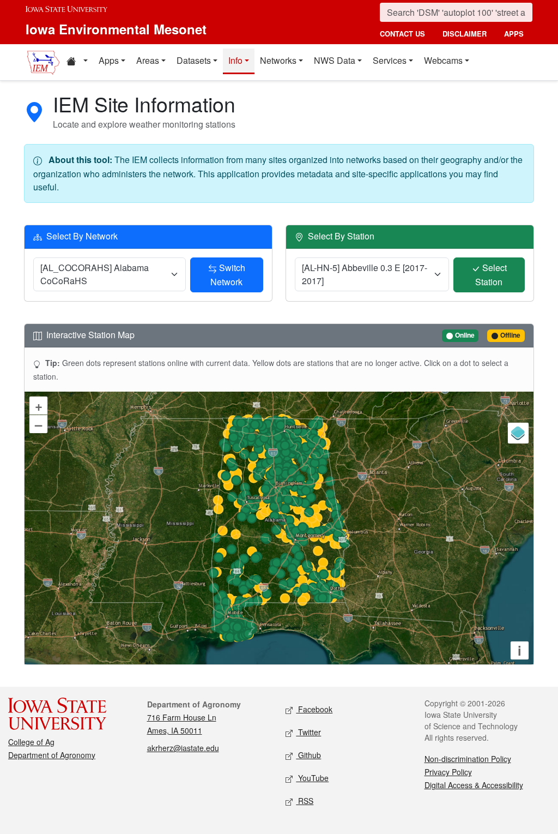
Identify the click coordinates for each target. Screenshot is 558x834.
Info (235, 60)
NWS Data (334, 60)
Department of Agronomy (51, 754)
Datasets (194, 60)
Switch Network (227, 274)
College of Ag (31, 741)
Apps (109, 60)
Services (390, 60)
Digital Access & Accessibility (473, 784)
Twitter (308, 732)
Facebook (314, 709)
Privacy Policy (448, 771)
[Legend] (518, 433)
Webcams (443, 60)
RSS (304, 800)
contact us (402, 33)
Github (308, 754)
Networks (278, 60)
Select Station (491, 274)
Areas (147, 60)
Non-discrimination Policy (467, 758)
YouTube (312, 777)
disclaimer (464, 33)
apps (514, 33)
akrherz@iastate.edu (183, 747)
